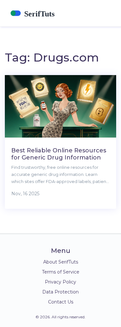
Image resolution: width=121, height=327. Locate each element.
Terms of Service (60, 272)
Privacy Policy (60, 282)
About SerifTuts (60, 262)
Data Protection (60, 292)
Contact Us (60, 302)
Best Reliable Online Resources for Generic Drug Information (58, 154)
